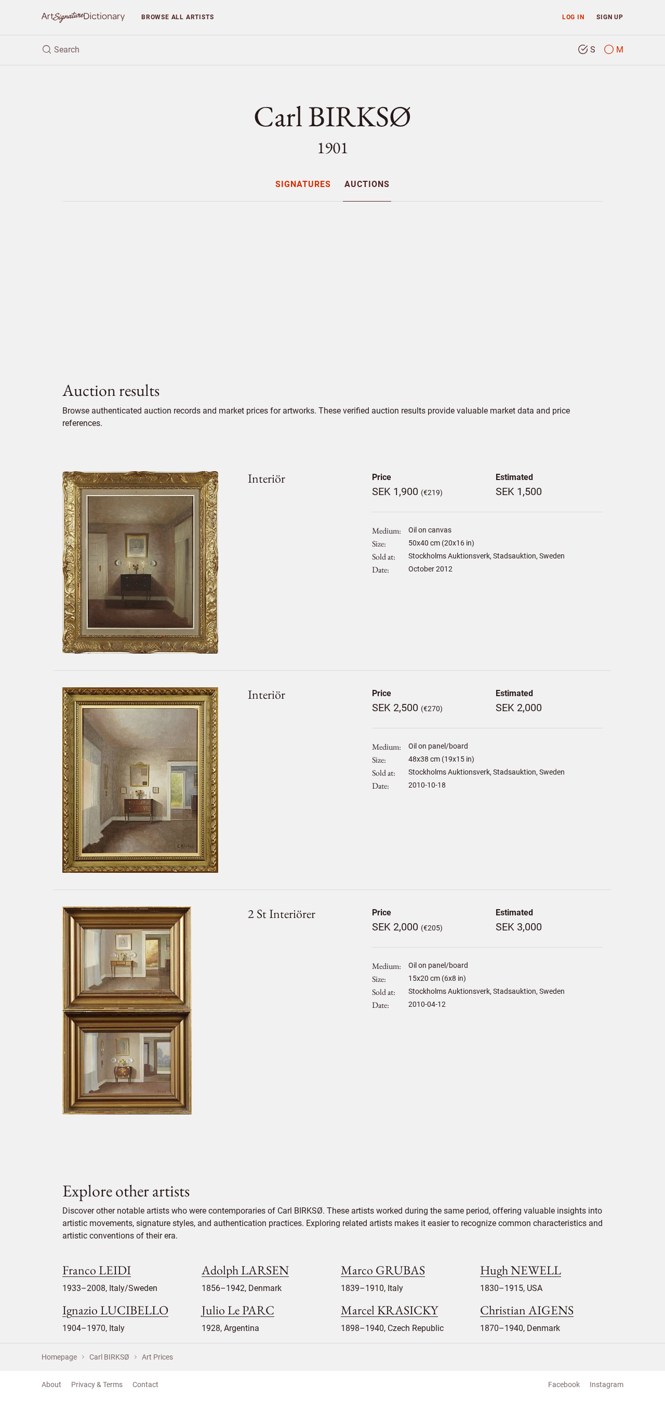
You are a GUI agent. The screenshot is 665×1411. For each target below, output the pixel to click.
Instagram (606, 1384)
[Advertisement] (332, 282)
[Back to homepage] (83, 17)
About (51, 1384)
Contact (145, 1384)
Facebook (564, 1384)
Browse (177, 17)
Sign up (609, 17)
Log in (573, 17)
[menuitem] (303, 184)
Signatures (303, 184)
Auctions (367, 184)
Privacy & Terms (97, 1384)
